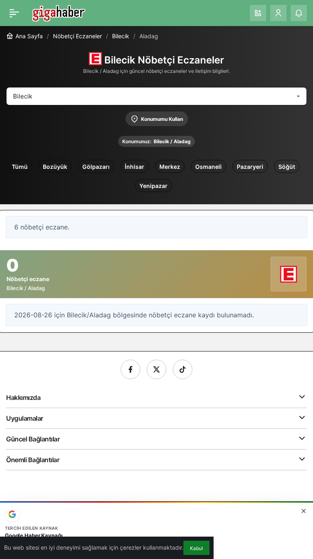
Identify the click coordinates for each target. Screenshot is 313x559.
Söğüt (286, 166)
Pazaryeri (250, 166)
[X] (156, 369)
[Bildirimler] (299, 13)
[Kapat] (303, 511)
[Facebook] (130, 369)
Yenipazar (153, 185)
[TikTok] (182, 369)
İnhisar (134, 166)
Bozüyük (55, 166)
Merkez (169, 166)
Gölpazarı (96, 166)
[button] (258, 13)
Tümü (20, 166)
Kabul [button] (196, 548)
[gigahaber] (58, 12)
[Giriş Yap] (278, 13)
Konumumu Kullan (162, 119)
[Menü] (14, 13)
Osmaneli (208, 166)
